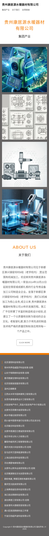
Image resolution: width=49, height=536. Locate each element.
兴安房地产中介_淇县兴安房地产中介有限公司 (25, 405)
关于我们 (16, 10)
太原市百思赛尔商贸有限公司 (17, 410)
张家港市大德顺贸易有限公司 (17, 505)
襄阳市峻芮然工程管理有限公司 (18, 442)
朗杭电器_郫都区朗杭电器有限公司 (20, 479)
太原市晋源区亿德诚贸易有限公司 (19, 431)
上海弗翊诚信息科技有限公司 (17, 489)
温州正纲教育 (10, 389)
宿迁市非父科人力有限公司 (16, 436)
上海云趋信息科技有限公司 (16, 458)
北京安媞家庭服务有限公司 (16, 383)
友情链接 (26, 10)
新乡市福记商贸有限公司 (15, 415)
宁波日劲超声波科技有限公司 (17, 516)
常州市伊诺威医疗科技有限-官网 (18, 368)
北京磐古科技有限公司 (14, 426)
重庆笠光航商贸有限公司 (15, 484)
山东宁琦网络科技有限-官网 (16, 373)
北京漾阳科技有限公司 (14, 362)
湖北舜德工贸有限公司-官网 (16, 500)
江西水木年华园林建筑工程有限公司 (20, 394)
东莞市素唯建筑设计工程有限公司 (19, 399)
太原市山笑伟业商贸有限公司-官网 (19, 468)
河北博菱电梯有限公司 (14, 463)
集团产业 (6, 10)
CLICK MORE (24, 343)
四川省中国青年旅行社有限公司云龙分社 (22, 421)
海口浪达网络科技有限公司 (16, 495)
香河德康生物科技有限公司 (16, 378)
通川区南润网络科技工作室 (16, 511)
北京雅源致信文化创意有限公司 (18, 474)
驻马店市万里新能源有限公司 (17, 452)
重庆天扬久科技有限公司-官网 (17, 447)
